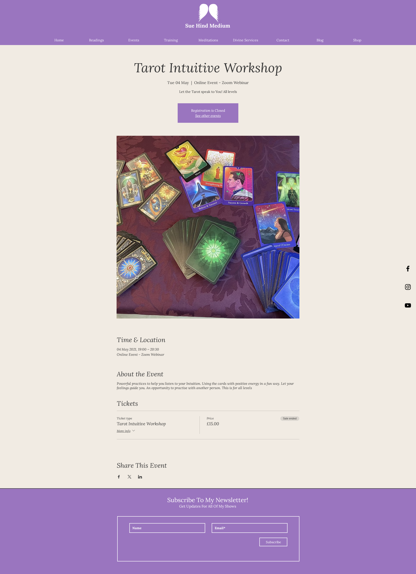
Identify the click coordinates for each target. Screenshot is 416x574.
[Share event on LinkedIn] (140, 477)
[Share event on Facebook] (119, 477)
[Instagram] (408, 287)
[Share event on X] (129, 477)
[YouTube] (408, 305)
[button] (298, 22)
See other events (208, 115)
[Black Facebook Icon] (408, 268)
